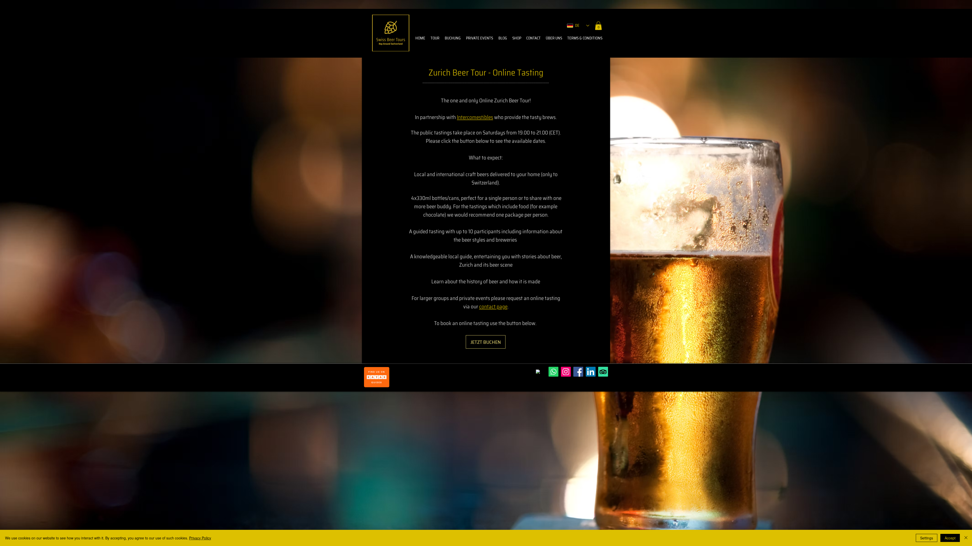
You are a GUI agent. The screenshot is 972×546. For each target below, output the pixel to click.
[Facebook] (578, 372)
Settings (926, 537)
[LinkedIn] (591, 372)
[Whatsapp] (553, 372)
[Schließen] (966, 538)
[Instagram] (566, 372)
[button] (598, 25)
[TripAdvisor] (603, 372)
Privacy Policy (200, 537)
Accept (950, 537)
